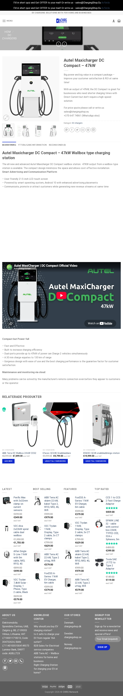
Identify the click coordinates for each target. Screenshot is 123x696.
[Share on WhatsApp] (66, 129)
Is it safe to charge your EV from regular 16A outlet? (46, 638)
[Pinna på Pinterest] (88, 129)
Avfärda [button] (105, 2)
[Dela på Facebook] (71, 129)
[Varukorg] (119, 20)
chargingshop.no (72, 648)
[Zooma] (6, 118)
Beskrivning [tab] (9, 145)
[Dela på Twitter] (77, 129)
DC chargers (9, 37)
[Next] (54, 88)
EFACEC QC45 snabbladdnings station (101, 453)
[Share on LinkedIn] (93, 129)
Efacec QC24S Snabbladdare (57, 453)
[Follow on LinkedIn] (5, 667)
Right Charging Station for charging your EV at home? (46, 669)
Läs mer (8, 461)
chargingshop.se (72, 637)
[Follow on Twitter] (10, 661)
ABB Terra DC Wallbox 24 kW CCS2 (19, 453)
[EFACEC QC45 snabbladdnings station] (102, 425)
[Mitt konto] (113, 20)
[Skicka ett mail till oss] (15, 661)
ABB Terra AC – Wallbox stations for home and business (46, 657)
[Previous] (7, 88)
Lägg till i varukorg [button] (55, 461)
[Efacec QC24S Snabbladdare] (61, 425)
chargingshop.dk (72, 626)
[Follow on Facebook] (5, 661)
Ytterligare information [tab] (32, 145)
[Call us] (21, 661)
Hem (7, 31)
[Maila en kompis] (82, 129)
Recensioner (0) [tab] (57, 145)
